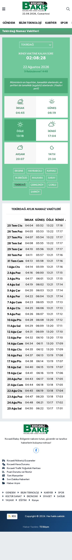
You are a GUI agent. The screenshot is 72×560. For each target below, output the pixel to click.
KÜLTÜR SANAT (14, 496)
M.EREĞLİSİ (21, 177)
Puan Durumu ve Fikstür (19, 472)
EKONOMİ (32, 496)
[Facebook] (36, 450)
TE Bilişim (44, 527)
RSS (13, 516)
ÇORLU (52, 185)
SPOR (64, 22)
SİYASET (47, 496)
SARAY (51, 177)
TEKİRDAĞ (19, 185)
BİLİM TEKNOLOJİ (30, 22)
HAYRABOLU (35, 171)
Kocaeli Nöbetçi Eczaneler (21, 460)
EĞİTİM (23, 500)
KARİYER (50, 22)
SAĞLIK (61, 496)
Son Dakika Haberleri (18, 479)
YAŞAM (10, 500)
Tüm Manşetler (15, 475)
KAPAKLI (51, 171)
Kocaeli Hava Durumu (18, 464)
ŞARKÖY (35, 191)
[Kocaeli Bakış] (34, 6)
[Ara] (68, 9)
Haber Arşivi (13, 483)
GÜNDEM (9, 22)
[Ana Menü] (3, 9)
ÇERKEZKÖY (37, 185)
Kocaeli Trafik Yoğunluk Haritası (24, 468)
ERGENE (19, 171)
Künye (35, 500)
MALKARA (37, 177)
